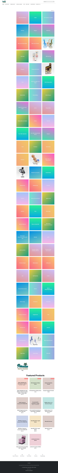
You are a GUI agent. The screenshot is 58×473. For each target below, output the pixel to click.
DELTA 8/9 (27, 4)
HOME (3, 4)
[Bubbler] (48, 41)
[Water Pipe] (35, 338)
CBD (24, 4)
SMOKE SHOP (12, 4)
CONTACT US (38, 4)
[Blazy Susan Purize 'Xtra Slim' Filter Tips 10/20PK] (22, 440)
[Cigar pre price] (48, 67)
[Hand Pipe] (35, 158)
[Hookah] (22, 171)
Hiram (30, 465)
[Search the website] (53, 1)
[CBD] (35, 54)
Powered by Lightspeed (29, 470)
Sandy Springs (26, 465)
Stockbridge (20, 465)
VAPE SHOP (7, 4)
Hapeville (35, 465)
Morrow (32, 465)
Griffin (38, 465)
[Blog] (22, 364)
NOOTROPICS (33, 4)
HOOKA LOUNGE (19, 4)
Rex (23, 465)
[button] (4, 1)
